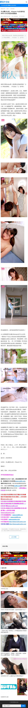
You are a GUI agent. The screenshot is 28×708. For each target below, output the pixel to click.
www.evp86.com (20, 481)
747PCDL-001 (4, 588)
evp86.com (17, 485)
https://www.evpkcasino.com (17, 521)
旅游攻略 (12, 8)
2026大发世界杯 (11, 5)
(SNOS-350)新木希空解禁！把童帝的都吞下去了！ (14, 609)
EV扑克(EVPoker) (8, 474)
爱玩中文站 (4, 2)
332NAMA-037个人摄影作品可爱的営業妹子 (12, 676)
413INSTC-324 (4, 697)
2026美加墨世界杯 (4, 5)
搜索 (23, 705)
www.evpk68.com (16, 517)
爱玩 (6, 546)
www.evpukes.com (14, 519)
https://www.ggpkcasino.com (17, 524)
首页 (8, 8)
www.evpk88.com (17, 515)
